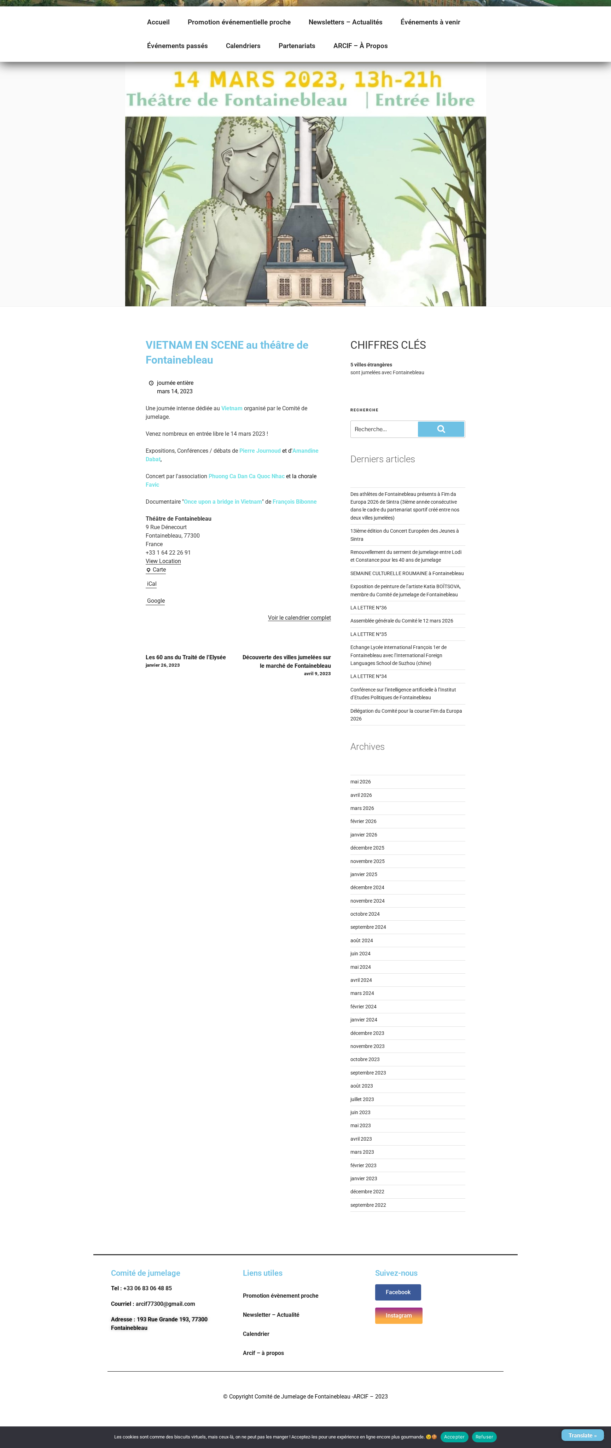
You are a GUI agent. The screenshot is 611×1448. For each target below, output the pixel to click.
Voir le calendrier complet (299, 617)
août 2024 (361, 940)
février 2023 (363, 1165)
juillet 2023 (362, 1099)
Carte (156, 569)
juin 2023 (360, 1112)
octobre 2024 (365, 914)
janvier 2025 (363, 874)
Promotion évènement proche (281, 1295)
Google (156, 600)
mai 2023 (360, 1125)
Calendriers (243, 46)
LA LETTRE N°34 (368, 676)
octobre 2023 (365, 1059)
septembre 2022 (368, 1205)
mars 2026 (362, 808)
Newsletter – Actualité (271, 1314)
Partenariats (297, 46)
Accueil (158, 22)
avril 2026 (361, 795)
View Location (163, 561)
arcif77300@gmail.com (165, 1304)
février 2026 (363, 821)
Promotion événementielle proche (239, 22)
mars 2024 (362, 993)
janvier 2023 (363, 1178)
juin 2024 (360, 953)
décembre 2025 (367, 848)
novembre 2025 (367, 861)
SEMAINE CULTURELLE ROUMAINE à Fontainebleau (407, 573)
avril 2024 (361, 980)
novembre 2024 (367, 901)
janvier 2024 (363, 1020)
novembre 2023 (367, 1046)
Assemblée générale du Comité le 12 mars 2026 (401, 621)
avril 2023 (361, 1139)
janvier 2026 (363, 835)
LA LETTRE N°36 (368, 607)
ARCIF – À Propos (360, 46)
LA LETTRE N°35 (368, 634)
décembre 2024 (367, 887)
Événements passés (177, 46)
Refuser (485, 1437)
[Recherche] (441, 429)
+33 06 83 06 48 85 (147, 1288)
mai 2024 (360, 967)
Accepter (454, 1437)
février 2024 (363, 1006)
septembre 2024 (368, 927)
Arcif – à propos (263, 1353)
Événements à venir (430, 22)
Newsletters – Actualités (346, 22)
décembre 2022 (367, 1191)
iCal (152, 583)
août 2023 (361, 1086)
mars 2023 (362, 1152)
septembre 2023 (368, 1073)
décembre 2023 (367, 1033)
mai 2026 (360, 781)
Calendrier (256, 1334)
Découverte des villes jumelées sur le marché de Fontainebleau (287, 665)
